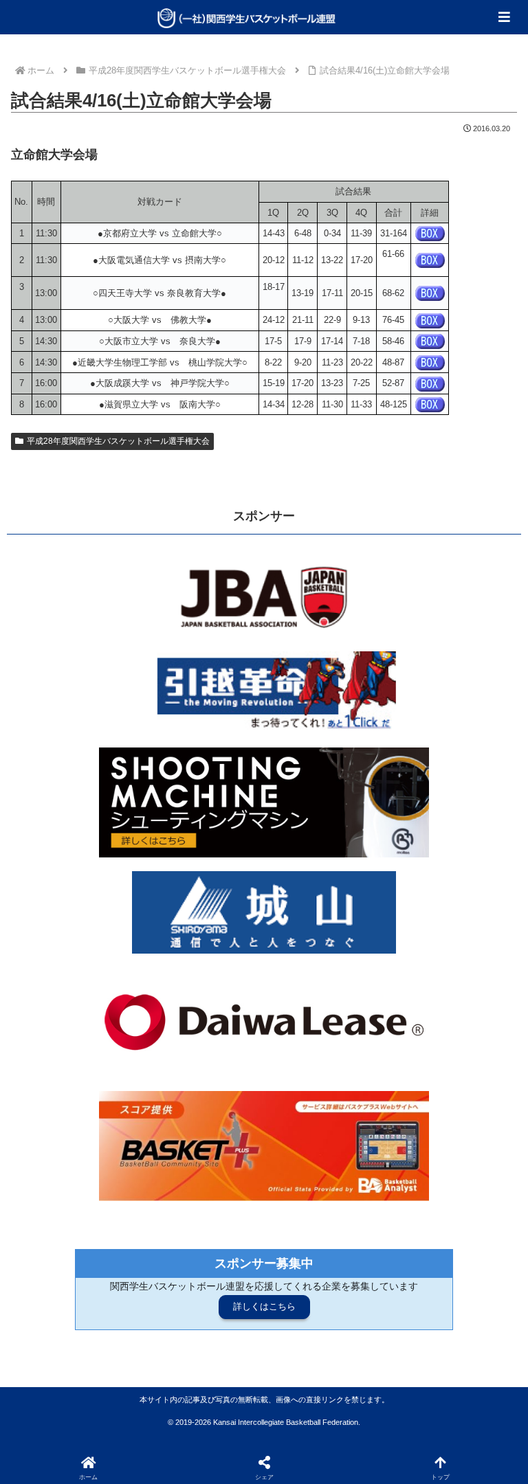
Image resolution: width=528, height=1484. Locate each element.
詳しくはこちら (264, 1306)
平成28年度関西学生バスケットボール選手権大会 (118, 441)
